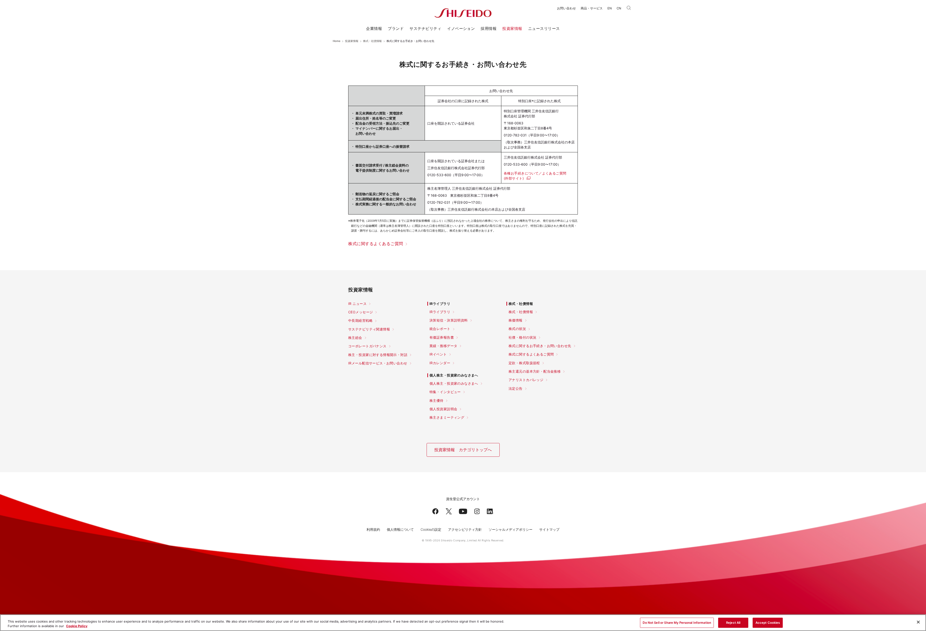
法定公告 (516, 388)
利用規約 (373, 529)
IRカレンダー (439, 363)
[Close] (918, 622)
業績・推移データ (443, 346)
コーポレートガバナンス (367, 346)
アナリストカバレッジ (526, 380)
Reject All (733, 622)
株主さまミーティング (446, 417)
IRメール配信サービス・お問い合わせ (377, 363)
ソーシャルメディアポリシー (510, 529)
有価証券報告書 (441, 337)
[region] (463, 622)
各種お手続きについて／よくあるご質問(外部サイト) (535, 175)
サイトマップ (549, 529)
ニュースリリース (544, 28)
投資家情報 (512, 28)
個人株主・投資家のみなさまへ (453, 383)
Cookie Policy (77, 626)
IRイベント (438, 354)
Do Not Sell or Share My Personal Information (677, 622)
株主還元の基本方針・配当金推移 (535, 371)
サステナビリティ (425, 28)
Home (336, 41)
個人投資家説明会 (443, 409)
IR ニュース (357, 303)
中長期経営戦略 (360, 320)
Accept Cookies (768, 622)
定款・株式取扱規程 (524, 363)
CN (619, 8)
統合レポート (439, 328)
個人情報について (400, 529)
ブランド (396, 28)
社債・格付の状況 (522, 337)
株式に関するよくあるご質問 (375, 243)
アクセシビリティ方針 (465, 529)
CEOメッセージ (360, 312)
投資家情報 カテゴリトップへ (463, 449)
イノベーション (461, 28)
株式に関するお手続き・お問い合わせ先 (540, 346)
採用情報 (489, 28)
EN (609, 8)
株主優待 (436, 400)
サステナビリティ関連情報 (369, 329)
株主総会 (355, 337)
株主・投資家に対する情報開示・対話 (377, 354)
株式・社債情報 (372, 41)
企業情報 (374, 28)
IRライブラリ (439, 312)
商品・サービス (592, 8)
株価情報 (516, 320)
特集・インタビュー (445, 392)
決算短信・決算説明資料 (448, 320)
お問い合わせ (566, 8)
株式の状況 (517, 328)
